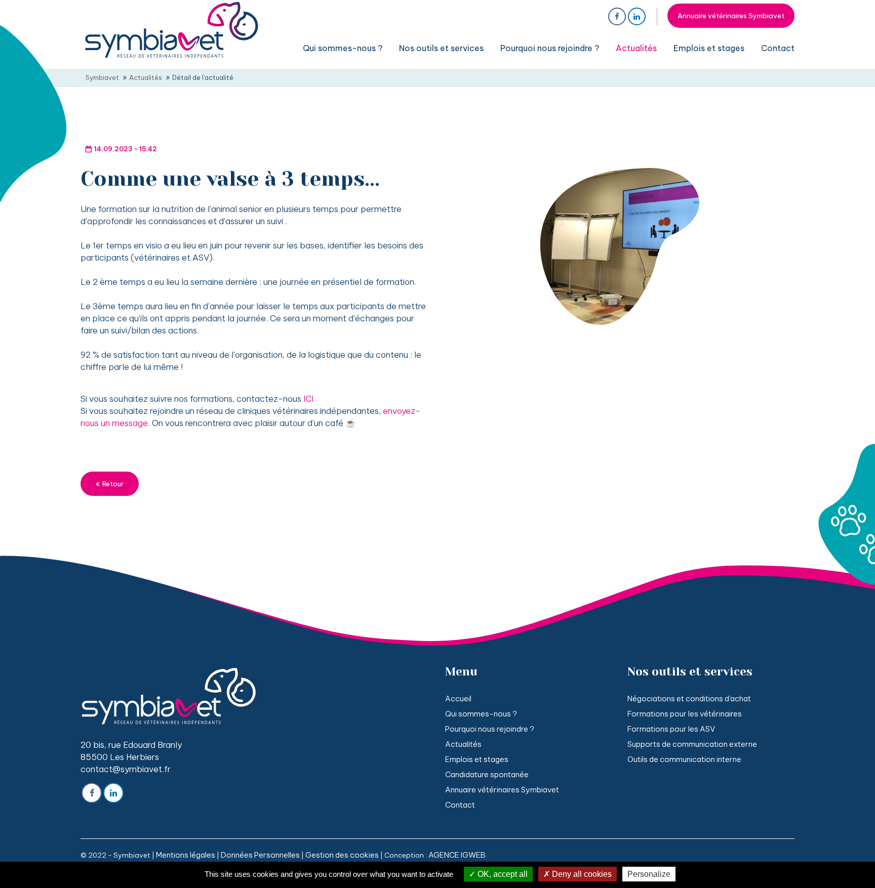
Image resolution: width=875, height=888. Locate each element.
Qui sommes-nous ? (481, 713)
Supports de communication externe (692, 744)
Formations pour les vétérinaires (684, 713)
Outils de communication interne (684, 759)
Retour (113, 483)
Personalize (648, 874)
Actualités (463, 744)
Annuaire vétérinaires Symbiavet (731, 15)
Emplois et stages (476, 759)
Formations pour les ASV (671, 729)
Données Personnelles (260, 855)
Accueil (458, 698)
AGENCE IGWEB (457, 855)
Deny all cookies (581, 874)
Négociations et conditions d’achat (689, 698)
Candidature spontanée (487, 774)
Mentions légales (185, 855)
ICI (308, 398)
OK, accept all (501, 874)
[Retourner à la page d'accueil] (172, 58)
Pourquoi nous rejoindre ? (489, 729)
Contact (460, 805)
